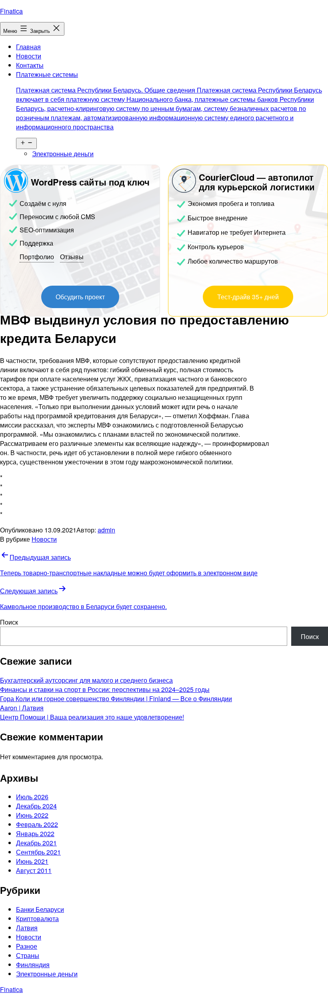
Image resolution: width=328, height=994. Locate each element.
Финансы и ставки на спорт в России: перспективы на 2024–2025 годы (105, 689)
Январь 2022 (35, 833)
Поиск (9, 622)
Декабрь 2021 (36, 842)
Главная (28, 46)
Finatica (11, 11)
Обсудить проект (80, 296)
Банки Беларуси (40, 909)
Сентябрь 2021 (38, 852)
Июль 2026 (32, 796)
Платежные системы (169, 100)
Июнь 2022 (32, 815)
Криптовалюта (37, 918)
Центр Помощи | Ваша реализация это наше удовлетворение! (92, 717)
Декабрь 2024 (36, 806)
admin (106, 529)
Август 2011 (34, 870)
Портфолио (37, 256)
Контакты (30, 65)
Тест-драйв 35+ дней (248, 296)
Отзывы (72, 256)
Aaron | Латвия (22, 707)
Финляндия (33, 964)
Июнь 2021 (32, 861)
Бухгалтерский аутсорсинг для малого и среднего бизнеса (86, 680)
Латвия (27, 927)
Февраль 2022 (37, 824)
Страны (27, 955)
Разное (26, 946)
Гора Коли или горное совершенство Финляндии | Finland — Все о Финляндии (116, 698)
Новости (28, 55)
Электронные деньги (63, 153)
